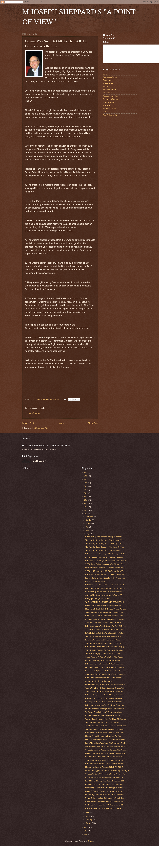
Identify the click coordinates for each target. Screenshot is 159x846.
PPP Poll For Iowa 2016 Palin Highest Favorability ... (104, 715)
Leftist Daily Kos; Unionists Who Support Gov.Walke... (105, 633)
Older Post (93, 423)
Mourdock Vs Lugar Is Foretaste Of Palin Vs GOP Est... (105, 767)
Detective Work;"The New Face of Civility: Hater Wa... (104, 695)
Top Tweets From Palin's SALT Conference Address (103, 712)
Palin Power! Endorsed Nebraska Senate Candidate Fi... (105, 678)
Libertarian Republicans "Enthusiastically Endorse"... (104, 592)
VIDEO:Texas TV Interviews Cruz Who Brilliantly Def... (105, 564)
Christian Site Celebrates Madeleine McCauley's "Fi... (104, 595)
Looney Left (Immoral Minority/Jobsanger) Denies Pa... (105, 557)
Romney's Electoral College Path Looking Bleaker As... (105, 791)
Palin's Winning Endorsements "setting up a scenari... (104, 537)
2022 (86, 479)
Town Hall (106, 105)
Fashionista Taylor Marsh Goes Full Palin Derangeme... (105, 578)
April (88, 813)
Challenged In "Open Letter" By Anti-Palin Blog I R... (104, 702)
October (89, 520)
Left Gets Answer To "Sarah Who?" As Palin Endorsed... (105, 667)
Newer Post (28, 423)
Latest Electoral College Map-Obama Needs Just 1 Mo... (105, 781)
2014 (86, 507)
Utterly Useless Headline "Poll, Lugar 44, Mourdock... (104, 798)
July (87, 527)
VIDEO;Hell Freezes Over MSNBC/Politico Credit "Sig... (105, 571)
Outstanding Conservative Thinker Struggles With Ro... (105, 788)
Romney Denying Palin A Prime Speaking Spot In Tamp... (106, 753)
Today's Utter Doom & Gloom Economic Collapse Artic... (105, 688)
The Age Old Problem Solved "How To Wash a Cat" (103, 636)
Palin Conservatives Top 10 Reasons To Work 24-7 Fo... (105, 626)
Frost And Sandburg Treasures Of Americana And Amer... (105, 740)
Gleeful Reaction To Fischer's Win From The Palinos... (104, 657)
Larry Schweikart (109, 102)
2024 (86, 472)
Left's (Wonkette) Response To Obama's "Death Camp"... (105, 568)
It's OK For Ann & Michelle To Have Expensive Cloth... (105, 777)
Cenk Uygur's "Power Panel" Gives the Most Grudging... (105, 647)
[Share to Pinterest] (78, 399)
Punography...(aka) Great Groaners (97, 599)
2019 (86, 490)
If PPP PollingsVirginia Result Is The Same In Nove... (104, 801)
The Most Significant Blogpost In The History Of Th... (104, 540)
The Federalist (108, 83)
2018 (86, 493)
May (87, 534)
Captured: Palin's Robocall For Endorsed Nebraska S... (105, 698)
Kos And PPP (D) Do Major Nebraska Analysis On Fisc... (105, 671)
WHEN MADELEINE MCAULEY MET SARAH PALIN (104, 602)
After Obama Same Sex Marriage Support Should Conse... (106, 726)
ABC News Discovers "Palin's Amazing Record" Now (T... (106, 630)
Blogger (90, 841)
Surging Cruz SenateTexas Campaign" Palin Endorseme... (106, 674)
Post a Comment (34, 413)
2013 (86, 510)
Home (61, 423)
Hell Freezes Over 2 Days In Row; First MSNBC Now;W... (106, 561)
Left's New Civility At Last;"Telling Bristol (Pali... (102, 640)
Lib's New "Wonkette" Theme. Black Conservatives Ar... (105, 757)
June (88, 530)
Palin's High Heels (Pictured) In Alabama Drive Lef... (104, 808)
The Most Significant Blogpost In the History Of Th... (104, 543)
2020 (86, 486)
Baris (105, 74)
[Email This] (69, 399)
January (89, 823)
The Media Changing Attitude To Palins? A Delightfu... (104, 654)
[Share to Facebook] (76, 399)
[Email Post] (64, 399)
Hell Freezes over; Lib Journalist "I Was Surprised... (104, 664)
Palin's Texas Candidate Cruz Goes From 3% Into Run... (105, 574)
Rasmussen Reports (110, 99)
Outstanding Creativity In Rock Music (98, 681)
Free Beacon (107, 93)
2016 (86, 500)
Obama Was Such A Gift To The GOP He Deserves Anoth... (106, 774)
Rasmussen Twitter (110, 77)
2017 (86, 496)
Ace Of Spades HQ (110, 115)
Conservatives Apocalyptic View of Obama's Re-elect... (105, 764)
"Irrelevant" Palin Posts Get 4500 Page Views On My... (105, 805)
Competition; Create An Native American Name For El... (105, 733)
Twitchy (106, 86)
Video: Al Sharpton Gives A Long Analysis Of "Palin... (104, 643)
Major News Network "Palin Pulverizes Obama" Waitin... (105, 609)
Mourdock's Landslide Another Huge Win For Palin (103, 736)
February (89, 820)
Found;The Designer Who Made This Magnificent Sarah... (106, 743)
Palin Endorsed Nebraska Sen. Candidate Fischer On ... (105, 705)
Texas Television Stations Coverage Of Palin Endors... (105, 612)
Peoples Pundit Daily (110, 96)
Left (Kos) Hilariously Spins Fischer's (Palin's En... (103, 660)
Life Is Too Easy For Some (95, 581)
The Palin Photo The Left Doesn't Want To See (102, 722)
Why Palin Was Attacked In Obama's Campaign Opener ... (106, 746)
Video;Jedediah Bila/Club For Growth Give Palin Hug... (105, 650)
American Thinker (109, 90)
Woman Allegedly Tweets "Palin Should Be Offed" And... (105, 719)
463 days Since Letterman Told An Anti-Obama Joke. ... (105, 784)
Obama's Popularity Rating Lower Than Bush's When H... (105, 684)
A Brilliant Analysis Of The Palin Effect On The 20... (104, 623)
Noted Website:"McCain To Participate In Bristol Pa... (104, 605)
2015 (86, 503)
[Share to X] (74, 399)
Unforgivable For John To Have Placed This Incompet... (105, 585)
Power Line (107, 80)
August (88, 523)
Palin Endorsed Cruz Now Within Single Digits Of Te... (104, 616)
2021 (86, 483)
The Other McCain (109, 109)
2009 (86, 834)
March (88, 816)
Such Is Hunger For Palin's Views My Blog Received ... (105, 691)
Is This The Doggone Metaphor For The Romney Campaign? (107, 771)
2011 (86, 827)
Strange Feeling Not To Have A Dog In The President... (105, 760)
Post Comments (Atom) (40, 428)
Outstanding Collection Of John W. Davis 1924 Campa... (105, 795)
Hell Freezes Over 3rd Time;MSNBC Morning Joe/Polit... (105, 554)
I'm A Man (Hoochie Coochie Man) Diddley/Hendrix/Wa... (105, 619)
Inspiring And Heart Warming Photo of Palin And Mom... (105, 709)
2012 (86, 514)
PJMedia (106, 112)
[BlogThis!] (71, 399)
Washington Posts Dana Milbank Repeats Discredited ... (105, 729)
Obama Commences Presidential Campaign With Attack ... (106, 750)
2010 (86, 831)
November (90, 517)
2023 (86, 476)
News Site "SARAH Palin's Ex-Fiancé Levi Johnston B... (105, 588)
